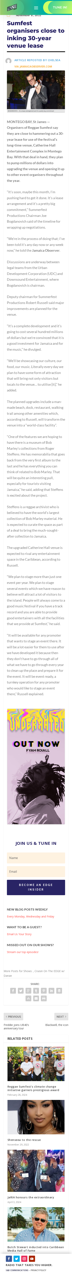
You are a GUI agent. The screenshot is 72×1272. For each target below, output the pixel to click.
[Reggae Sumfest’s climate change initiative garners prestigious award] (36, 1064)
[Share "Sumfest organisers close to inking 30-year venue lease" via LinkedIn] (51, 991)
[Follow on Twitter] (16, 1259)
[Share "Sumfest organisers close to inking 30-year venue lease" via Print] (44, 998)
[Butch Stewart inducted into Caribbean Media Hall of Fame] (36, 1224)
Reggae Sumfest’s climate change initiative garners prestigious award (33, 1088)
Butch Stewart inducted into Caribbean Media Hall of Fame (35, 1248)
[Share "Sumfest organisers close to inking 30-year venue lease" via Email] (36, 998)
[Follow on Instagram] (24, 1259)
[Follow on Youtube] (32, 1259)
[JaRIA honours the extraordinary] (36, 1171)
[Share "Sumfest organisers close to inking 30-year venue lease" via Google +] (28, 991)
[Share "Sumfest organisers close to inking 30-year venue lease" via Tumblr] (36, 991)
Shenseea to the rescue (24, 1140)
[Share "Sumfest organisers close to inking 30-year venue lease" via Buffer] (59, 991)
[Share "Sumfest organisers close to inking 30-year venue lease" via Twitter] (21, 991)
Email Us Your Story (19, 934)
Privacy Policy (38, 1270)
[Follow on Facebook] (9, 1259)
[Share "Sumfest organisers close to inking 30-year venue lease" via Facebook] (13, 991)
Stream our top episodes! (22, 952)
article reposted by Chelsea (37, 60)
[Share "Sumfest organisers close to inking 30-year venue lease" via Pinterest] (44, 991)
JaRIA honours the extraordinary (30, 1197)
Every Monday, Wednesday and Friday (30, 916)
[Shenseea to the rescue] (36, 1117)
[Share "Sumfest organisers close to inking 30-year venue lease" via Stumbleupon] (28, 998)
